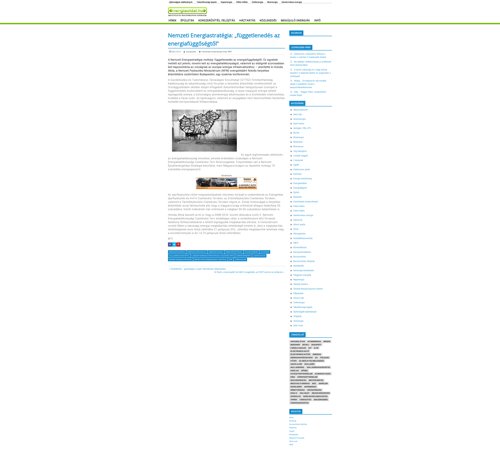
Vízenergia (298, 320)
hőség (304, 371)
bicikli (305, 345)
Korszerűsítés (299, 256)
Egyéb (296, 164)
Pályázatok (298, 293)
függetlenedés (251, 252)
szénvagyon (240, 259)
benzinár (295, 345)
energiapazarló (216, 252)
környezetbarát (243, 256)
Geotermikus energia (292, 2)
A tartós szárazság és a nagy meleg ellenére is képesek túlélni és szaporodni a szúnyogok (310, 73)
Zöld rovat (298, 325)
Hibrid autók (299, 224)
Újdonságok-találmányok (180, 2)
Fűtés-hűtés (242, 2)
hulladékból (297, 367)
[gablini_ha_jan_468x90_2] (226, 188)
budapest (316, 345)
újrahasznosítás (299, 403)
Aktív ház (297, 114)
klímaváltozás (322, 374)
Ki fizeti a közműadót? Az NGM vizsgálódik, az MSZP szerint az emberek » (249, 272)
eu (316, 358)
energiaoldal (191, 51)
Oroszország (314, 390)
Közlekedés (268, 20)
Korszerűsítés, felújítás (216, 20)
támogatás (305, 400)
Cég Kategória (300, 151)
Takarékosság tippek (207, 2)
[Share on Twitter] (174, 244)
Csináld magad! (300, 155)
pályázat (304, 393)
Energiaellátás (300, 183)
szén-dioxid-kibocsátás (315, 396)
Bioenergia (272, 2)
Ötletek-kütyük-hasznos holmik (308, 288)
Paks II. (293, 393)
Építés (296, 192)
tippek (293, 400)
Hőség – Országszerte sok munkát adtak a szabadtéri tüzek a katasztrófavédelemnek (308, 84)
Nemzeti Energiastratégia (180, 259)
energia (317, 354)
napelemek (296, 387)
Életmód (297, 174)
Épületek (187, 20)
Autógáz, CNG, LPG (302, 128)
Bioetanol (297, 141)
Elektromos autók (301, 169)
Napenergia (226, 2)
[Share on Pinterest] (178, 244)
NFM (230, 259)
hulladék (309, 364)
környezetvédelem (307, 377)
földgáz (324, 358)
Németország (297, 390)
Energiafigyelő (300, 187)
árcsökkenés (321, 400)
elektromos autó (299, 351)
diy (309, 348)
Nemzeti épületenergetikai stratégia (210, 259)
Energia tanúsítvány (302, 178)
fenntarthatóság (234, 252)
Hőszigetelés (299, 233)
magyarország (298, 380)
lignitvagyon (259, 256)
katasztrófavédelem (301, 374)
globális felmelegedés (311, 361)
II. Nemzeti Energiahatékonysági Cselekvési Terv (212, 256)
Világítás (297, 316)
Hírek (172, 20)
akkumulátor (297, 341)
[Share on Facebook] (170, 244)
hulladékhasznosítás (179, 256)
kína (292, 377)
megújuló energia (300, 383)
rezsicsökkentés (321, 393)
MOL (314, 383)
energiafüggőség (177, 252)
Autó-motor (298, 123)
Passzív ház (298, 297)
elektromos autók (300, 354)
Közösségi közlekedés (303, 270)
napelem (323, 383)
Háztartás (247, 20)
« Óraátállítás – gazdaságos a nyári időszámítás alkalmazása (197, 268)
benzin (326, 341)
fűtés (293, 361)
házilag (294, 371)
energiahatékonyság (197, 252)
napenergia (310, 387)
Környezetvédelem (302, 252)
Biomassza (298, 146)
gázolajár (296, 364)
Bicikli (296, 132)
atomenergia (314, 341)
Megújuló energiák (295, 20)
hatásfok (264, 252)
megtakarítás (316, 380)
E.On (316, 348)
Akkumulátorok (300, 109)
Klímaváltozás (300, 247)
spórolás (295, 396)
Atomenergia (299, 119)
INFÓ (317, 20)
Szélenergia (257, 2)
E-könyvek (298, 160)
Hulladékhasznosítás (302, 238)
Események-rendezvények (212, 51)
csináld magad (298, 348)
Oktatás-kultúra (300, 284)
